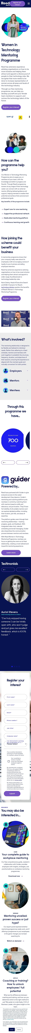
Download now (14, 876)
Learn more (11, 553)
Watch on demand (14, 941)
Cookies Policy (10, 1019)
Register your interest (17, 4)
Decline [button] (19, 1029)
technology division (7, 287)
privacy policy (18, 780)
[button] (12, 666)
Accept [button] (11, 1029)
